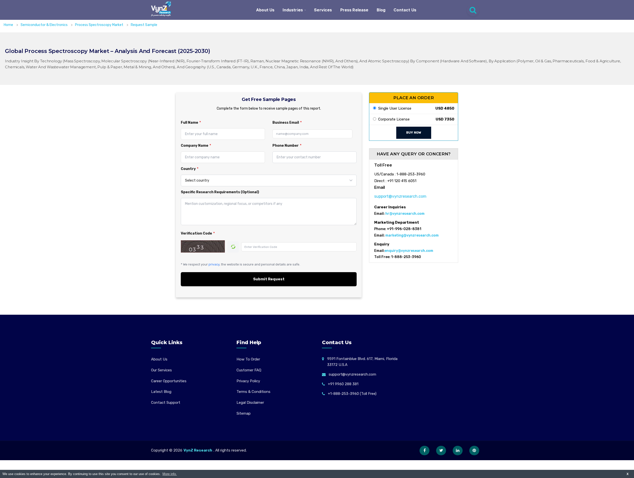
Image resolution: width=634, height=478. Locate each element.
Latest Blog (161, 391)
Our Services (161, 370)
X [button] (628, 474)
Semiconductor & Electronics (44, 25)
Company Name (196, 145)
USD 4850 (444, 108)
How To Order (248, 359)
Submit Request (269, 279)
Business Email (287, 122)
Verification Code (198, 233)
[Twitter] (441, 450)
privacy (214, 264)
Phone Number (286, 145)
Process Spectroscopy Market (99, 25)
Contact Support (165, 402)
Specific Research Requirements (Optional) (220, 192)
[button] (620, 464)
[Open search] (473, 10)
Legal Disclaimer (250, 402)
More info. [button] (169, 474)
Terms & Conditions (253, 391)
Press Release (354, 9)
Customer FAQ (249, 370)
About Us (265, 9)
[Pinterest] (474, 450)
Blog (381, 9)
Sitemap (244, 413)
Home (8, 25)
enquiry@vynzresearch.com (409, 251)
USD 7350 (445, 119)
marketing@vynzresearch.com (412, 235)
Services (323, 9)
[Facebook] (424, 450)
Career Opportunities (168, 381)
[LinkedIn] (458, 450)
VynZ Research (198, 450)
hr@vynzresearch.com (404, 214)
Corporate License (393, 119)
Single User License (393, 108)
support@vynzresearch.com (400, 196)
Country (189, 169)
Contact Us (405, 9)
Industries (293, 9)
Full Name (191, 122)
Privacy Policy (248, 381)
